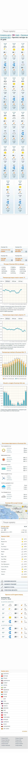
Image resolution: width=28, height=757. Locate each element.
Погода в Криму (18, 745)
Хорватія (6, 721)
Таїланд (5, 712)
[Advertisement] (14, 14)
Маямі (2, 551)
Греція (5, 678)
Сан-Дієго (3, 561)
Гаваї (2, 544)
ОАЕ (4, 710)
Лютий (4, 269)
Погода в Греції (18, 741)
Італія (5, 694)
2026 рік (8, 281)
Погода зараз (5, 526)
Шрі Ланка (6, 728)
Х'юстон (3, 571)
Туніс (4, 715)
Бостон (3, 539)
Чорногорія (6, 726)
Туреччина (6, 717)
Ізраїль (5, 685)
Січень (4, 267)
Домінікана (6, 680)
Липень (13, 271)
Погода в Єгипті (4, 738)
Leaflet (21, 518)
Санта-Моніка (4, 566)
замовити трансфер (10, 584)
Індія (4, 687)
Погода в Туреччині (5, 740)
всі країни (24, 731)
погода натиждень (18, 259)
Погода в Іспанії (4, 743)
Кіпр (4, 698)
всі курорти (24, 576)
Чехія (5, 724)
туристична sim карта (10, 590)
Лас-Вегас (3, 546)
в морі (5, 250)
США (17, 35)
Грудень (22, 273)
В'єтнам (5, 676)
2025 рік (14, 281)
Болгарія (6, 673)
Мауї (2, 554)
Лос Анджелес (5, 549)
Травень (13, 267)
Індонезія (6, 689)
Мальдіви (6, 703)
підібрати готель (9, 587)
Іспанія (5, 692)
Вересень (23, 267)
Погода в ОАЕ (18, 740)
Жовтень (22, 269)
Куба (4, 701)
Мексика (5, 708)
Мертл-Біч (3, 556)
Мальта (5, 705)
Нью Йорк (3, 559)
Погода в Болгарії (5, 741)
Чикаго (3, 574)
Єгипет (5, 682)
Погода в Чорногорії (5, 745)
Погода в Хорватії (19, 743)
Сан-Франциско (5, 564)
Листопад (23, 271)
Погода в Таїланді (19, 738)
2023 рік (20, 318)
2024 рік (20, 281)
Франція (5, 719)
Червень (13, 269)
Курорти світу (5, 35)
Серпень (13, 273)
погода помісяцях (18, 250)
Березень (4, 271)
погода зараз (3, 259)
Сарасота (3, 569)
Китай (5, 696)
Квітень (4, 273)
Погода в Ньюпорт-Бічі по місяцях (14, 264)
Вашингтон (4, 541)
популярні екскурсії (10, 581)
